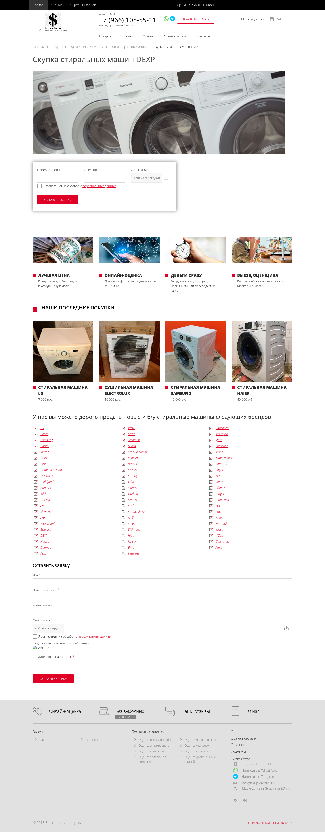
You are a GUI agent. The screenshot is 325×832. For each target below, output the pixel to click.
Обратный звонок (83, 5)
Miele (43, 494)
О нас (128, 36)
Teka (219, 505)
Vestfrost (133, 553)
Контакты (203, 36)
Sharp (220, 482)
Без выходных (129, 711)
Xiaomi (132, 488)
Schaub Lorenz (137, 452)
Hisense (133, 470)
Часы (43, 740)
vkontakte (279, 19)
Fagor (219, 470)
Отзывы (148, 36)
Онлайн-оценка (65, 711)
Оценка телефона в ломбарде (152, 759)
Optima (133, 494)
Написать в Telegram (258, 776)
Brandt (132, 464)
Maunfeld (222, 434)
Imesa (219, 529)
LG (42, 428)
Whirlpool (46, 482)
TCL (218, 476)
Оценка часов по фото (200, 740)
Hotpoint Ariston (51, 470)
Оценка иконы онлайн (154, 740)
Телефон (91, 740)
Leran (131, 434)
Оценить (57, 5)
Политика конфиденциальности (269, 822)
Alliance (220, 488)
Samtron (221, 464)
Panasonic (222, 500)
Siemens (45, 511)
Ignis (219, 440)
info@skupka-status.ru (259, 783)
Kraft (131, 505)
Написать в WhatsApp (259, 770)
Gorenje (45, 500)
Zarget (220, 494)
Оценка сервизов (197, 751)
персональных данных (99, 186)
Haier (43, 458)
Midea (132, 446)
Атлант (134, 440)
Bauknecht (222, 428)
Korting (133, 476)
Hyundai (221, 523)
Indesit (44, 452)
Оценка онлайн (175, 36)
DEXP (43, 535)
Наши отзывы (196, 711)
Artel (218, 511)
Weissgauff (47, 523)
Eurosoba (222, 446)
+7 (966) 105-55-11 (127, 19)
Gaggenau (222, 541)
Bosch (44, 434)
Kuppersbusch (225, 458)
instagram (272, 19)
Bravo (219, 517)
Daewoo (45, 547)
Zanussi (45, 488)
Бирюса (45, 529)
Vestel (131, 428)
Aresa (219, 547)
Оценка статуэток (196, 745)
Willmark (134, 529)
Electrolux (46, 476)
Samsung (46, 440)
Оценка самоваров (152, 751)
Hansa (44, 541)
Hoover (132, 500)
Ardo (43, 517)
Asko (43, 553)
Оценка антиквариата (153, 745)
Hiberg (132, 535)
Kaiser (132, 541)
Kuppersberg (136, 511)
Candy (44, 446)
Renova (133, 458)
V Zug (219, 535)
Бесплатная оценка (148, 731)
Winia (132, 482)
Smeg (131, 523)
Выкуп (38, 731)
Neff (130, 517)
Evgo (131, 547)
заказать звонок (195, 19)
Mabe (219, 452)
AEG (43, 505)
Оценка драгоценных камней (200, 759)
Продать (38, 5)
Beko (43, 464)
